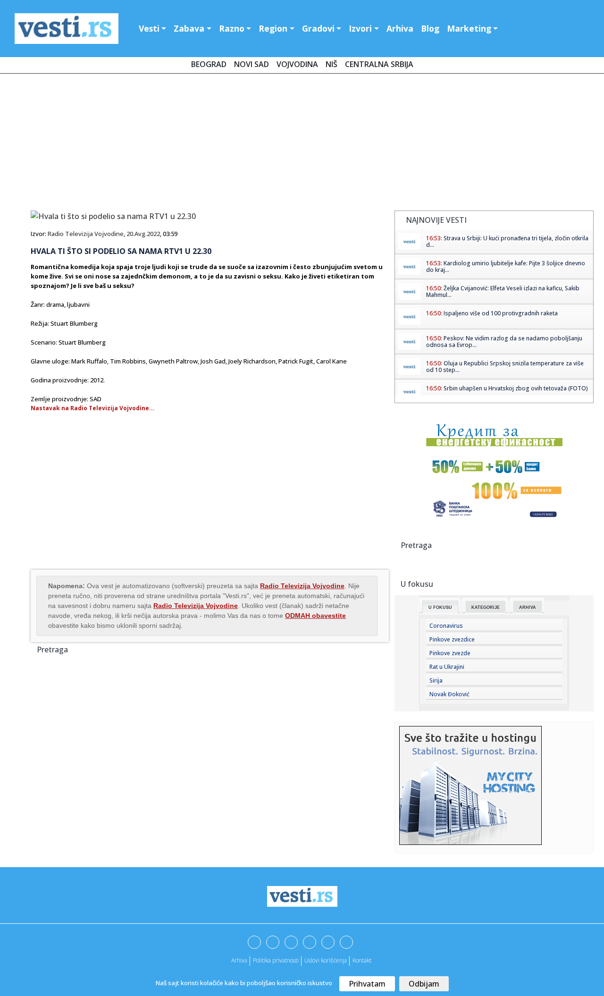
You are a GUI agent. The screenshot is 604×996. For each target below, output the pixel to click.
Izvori (360, 28)
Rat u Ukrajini (446, 667)
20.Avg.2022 (143, 233)
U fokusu (440, 607)
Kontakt (361, 960)
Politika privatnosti (276, 960)
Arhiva (399, 28)
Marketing (469, 28)
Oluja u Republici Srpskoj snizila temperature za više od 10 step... (505, 366)
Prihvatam (367, 984)
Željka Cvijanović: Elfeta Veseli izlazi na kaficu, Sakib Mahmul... (502, 291)
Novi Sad (251, 64)
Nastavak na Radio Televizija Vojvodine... (93, 408)
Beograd (208, 64)
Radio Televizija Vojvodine (86, 233)
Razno (231, 28)
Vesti (149, 28)
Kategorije (485, 607)
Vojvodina (297, 64)
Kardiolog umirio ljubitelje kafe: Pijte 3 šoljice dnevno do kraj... (505, 266)
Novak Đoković (449, 694)
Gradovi (318, 28)
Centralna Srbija (379, 64)
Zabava (189, 28)
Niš (331, 64)
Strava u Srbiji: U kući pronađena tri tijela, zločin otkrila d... (507, 241)
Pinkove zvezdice (452, 639)
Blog (430, 28)
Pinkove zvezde (449, 653)
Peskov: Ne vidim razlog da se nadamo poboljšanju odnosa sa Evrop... (504, 341)
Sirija (436, 680)
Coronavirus (446, 626)
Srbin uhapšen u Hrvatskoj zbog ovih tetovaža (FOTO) (516, 388)
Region (273, 28)
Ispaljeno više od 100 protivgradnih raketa (501, 313)
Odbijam (424, 984)
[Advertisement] (302, 144)
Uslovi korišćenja (325, 960)
